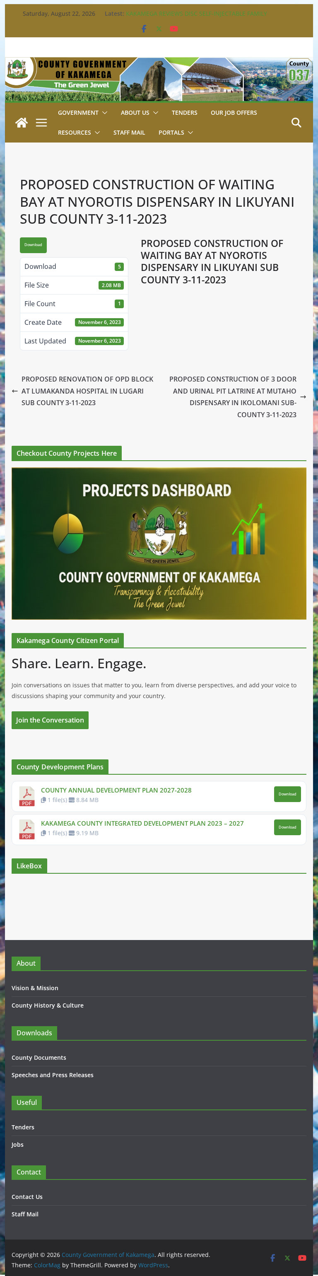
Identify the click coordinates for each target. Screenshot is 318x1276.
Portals (171, 132)
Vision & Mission (35, 988)
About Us (135, 112)
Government (78, 112)
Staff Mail (25, 1214)
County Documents (39, 1057)
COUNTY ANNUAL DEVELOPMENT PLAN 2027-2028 (116, 790)
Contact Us (27, 1197)
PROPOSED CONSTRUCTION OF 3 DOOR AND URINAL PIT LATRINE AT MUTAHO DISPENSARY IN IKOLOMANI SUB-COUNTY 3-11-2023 (232, 397)
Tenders (185, 112)
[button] (103, 112)
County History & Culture (48, 1005)
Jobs (18, 1144)
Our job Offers (234, 112)
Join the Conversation (50, 720)
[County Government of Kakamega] (159, 63)
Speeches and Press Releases (53, 1075)
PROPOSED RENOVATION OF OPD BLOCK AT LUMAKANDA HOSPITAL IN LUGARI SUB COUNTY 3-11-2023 (87, 391)
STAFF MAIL (129, 132)
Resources (74, 132)
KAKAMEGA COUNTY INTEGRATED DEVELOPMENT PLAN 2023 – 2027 (142, 823)
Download (33, 244)
